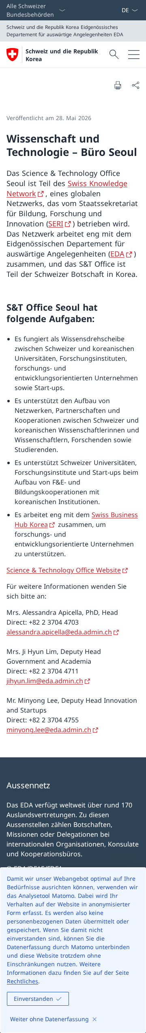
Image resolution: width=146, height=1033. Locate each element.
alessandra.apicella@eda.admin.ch (59, 631)
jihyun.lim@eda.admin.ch (44, 680)
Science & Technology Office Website (63, 570)
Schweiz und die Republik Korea (62, 55)
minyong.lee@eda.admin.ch (48, 729)
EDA (117, 254)
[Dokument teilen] (135, 85)
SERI (55, 223)
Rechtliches (22, 981)
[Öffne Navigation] (134, 54)
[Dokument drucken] (118, 85)
